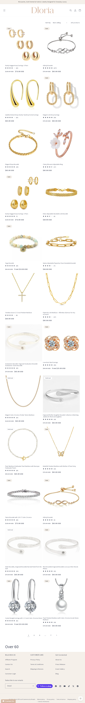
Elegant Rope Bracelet (12, 164)
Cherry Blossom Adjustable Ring (53, 164)
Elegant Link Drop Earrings (51, 115)
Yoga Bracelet (9, 263)
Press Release (60, 664)
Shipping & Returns (36, 669)
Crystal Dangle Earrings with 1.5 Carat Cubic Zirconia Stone (23, 618)
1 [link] (28, 635)
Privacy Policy (35, 660)
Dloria (15, 699)
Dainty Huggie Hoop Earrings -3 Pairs (16, 65)
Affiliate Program (11, 660)
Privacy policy (51, 699)
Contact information (43, 701)
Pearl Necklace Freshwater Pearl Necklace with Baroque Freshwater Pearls (22, 467)
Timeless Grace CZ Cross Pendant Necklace (18, 313)
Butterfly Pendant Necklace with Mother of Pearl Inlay (59, 466)
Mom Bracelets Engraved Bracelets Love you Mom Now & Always (60, 567)
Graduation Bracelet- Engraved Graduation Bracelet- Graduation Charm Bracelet (21, 365)
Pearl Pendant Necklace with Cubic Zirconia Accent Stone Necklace (60, 619)
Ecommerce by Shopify (29, 699)
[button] (4, 10)
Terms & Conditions (37, 664)
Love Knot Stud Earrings (50, 362)
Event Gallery (60, 669)
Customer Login (10, 674)
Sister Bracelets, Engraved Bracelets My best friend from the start (23, 567)
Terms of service (60, 699)
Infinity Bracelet (48, 65)
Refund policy (41, 699)
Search (7, 669)
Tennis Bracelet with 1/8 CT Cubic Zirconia (18, 517)
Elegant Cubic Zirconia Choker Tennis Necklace (19, 415)
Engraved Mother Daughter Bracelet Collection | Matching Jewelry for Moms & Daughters (60, 416)
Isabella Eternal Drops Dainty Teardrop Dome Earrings (21, 115)
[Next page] (56, 635)
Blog (57, 674)
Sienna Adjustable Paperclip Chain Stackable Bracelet (59, 263)
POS (19, 699)
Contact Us (9, 664)
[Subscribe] (33, 685)
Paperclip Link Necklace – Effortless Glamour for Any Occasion (59, 313)
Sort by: (48, 23)
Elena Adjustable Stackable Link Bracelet (55, 214)
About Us (58, 660)
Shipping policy (71, 699)
